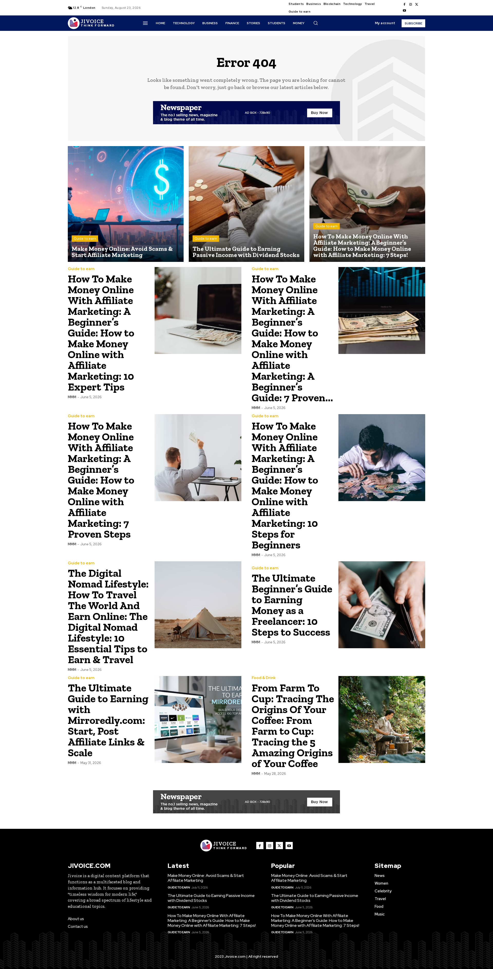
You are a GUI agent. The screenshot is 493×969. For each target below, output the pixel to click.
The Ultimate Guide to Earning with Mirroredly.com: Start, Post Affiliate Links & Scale (108, 720)
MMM (72, 397)
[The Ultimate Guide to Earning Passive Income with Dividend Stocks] (247, 204)
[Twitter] (417, 5)
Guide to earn (85, 238)
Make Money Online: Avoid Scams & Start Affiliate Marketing (206, 878)
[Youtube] (404, 11)
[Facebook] (404, 5)
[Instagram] (410, 5)
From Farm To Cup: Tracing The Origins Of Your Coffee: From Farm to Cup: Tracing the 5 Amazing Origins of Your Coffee (293, 725)
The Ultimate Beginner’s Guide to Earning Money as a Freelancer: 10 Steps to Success (292, 604)
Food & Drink (264, 678)
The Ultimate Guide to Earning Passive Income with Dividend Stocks (211, 898)
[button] (315, 23)
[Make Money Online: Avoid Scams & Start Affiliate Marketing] (126, 204)
